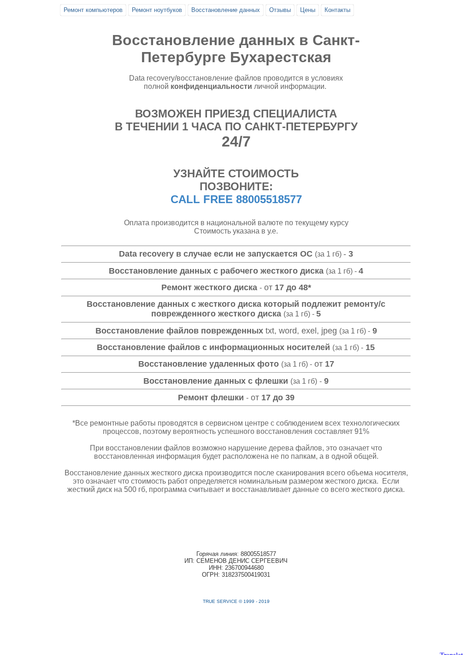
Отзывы (280, 9)
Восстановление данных (225, 9)
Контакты (337, 9)
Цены (307, 9)
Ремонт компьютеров (93, 9)
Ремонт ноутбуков (157, 9)
